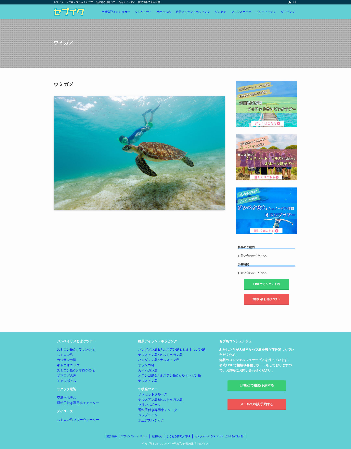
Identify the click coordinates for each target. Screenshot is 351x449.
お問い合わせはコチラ (266, 299)
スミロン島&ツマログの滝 (76, 370)
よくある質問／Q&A (178, 436)
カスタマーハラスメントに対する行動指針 (220, 436)
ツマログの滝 (66, 375)
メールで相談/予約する (256, 404)
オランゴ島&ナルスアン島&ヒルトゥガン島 (169, 375)
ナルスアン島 (148, 380)
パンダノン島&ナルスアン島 (158, 360)
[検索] (294, 2)
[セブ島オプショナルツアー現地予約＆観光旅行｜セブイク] (69, 12)
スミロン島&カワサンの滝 (76, 349)
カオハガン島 (148, 370)
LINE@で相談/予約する (257, 385)
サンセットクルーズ (152, 394)
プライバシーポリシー (134, 436)
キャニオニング (68, 365)
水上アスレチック (151, 420)
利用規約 (157, 436)
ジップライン (148, 415)
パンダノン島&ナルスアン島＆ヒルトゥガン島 (171, 349)
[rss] (289, 2)
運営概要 (111, 436)
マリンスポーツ (149, 404)
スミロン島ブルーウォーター (78, 419)
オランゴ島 (146, 365)
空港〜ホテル (66, 397)
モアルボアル (66, 380)
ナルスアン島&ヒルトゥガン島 (160, 354)
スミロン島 (65, 354)
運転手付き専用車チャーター (78, 403)
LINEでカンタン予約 (266, 284)
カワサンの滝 (66, 360)
